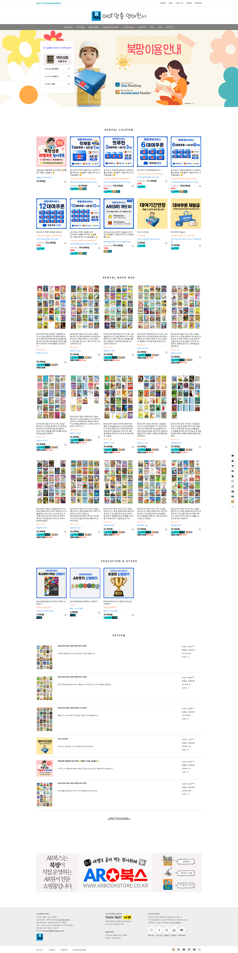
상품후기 (174, 935)
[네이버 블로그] (232, 491)
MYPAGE (198, 3)
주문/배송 (182, 935)
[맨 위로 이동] (232, 506)
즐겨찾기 (151, 935)
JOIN (171, 3)
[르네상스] (232, 501)
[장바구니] (232, 465)
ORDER (189, 3)
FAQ (152, 27)
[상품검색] (232, 481)
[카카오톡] (232, 455)
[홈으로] (232, 460)
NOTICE (169, 27)
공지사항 (159, 935)
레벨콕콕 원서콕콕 (111, 27)
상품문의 (166, 935)
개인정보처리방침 (79, 950)
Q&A (160, 27)
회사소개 (39, 950)
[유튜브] (232, 496)
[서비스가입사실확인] (173, 923)
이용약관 (64, 950)
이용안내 (51, 950)
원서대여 (68, 27)
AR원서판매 (93, 27)
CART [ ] (179, 3)
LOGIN (162, 3)
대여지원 (80, 27)
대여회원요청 (128, 27)
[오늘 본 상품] (232, 471)
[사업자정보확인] (63, 920)
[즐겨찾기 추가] (232, 476)
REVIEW (142, 27)
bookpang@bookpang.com (53, 931)
